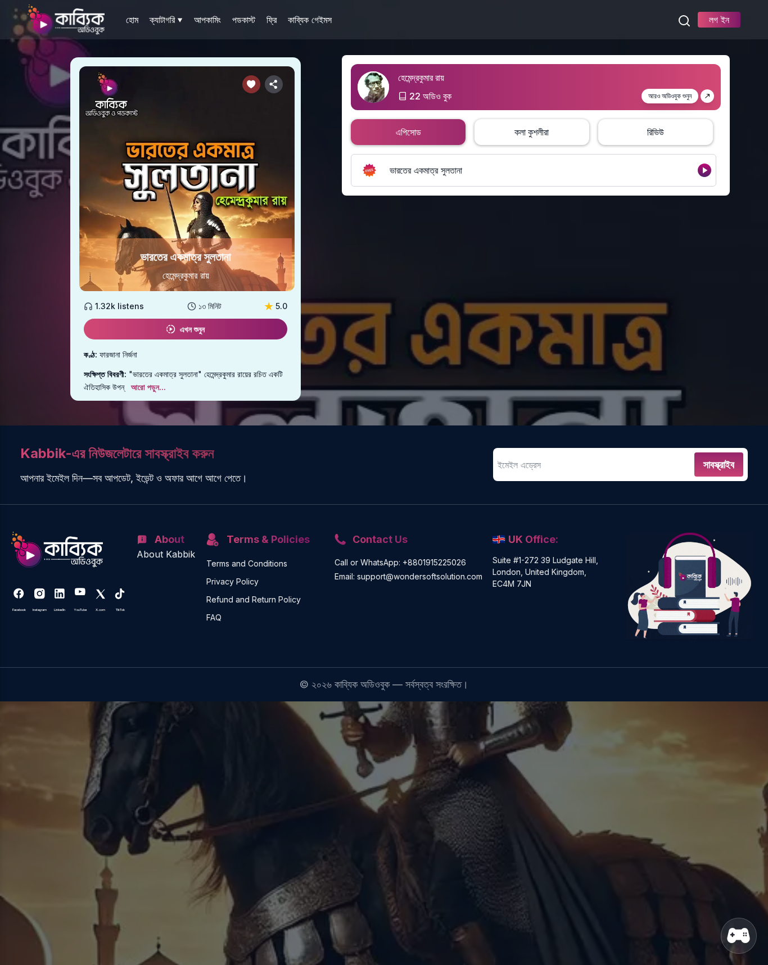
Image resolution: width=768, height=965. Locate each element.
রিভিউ (655, 132)
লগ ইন (719, 19)
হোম (132, 19)
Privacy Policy (232, 581)
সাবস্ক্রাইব (718, 464)
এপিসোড (408, 132)
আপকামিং (207, 19)
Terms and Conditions (246, 563)
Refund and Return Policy (253, 599)
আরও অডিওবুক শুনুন (670, 96)
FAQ (214, 617)
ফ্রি (271, 19)
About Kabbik (166, 554)
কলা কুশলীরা (531, 132)
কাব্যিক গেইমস (310, 19)
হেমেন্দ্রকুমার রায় (185, 275)
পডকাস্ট (243, 19)
